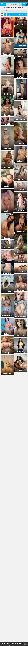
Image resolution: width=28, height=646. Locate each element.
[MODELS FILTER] (23, 4)
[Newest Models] (20, 47)
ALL (2, 14)
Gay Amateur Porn (13, 1)
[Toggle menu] (2, 4)
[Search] (20, 4)
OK (25, 644)
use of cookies (17, 645)
